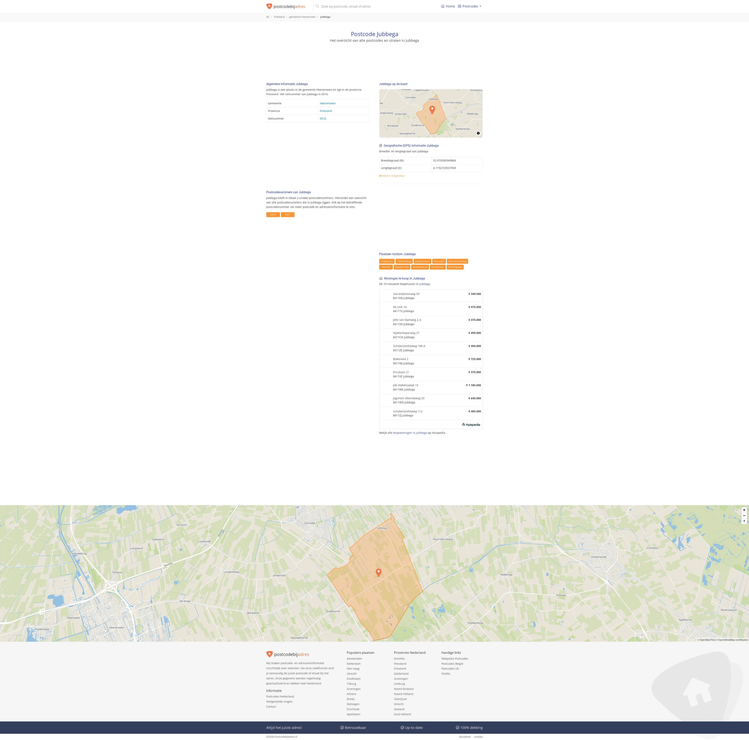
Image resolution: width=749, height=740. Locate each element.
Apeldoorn (353, 714)
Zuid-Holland (402, 714)
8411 (287, 214)
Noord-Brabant (404, 689)
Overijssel (400, 699)
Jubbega (424, 284)
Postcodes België (452, 663)
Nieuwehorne (420, 267)
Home (450, 6)
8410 (273, 214)
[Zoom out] (744, 515)
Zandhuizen (437, 267)
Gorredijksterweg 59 (406, 294)
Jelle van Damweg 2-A (407, 320)
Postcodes (470, 6)
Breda (351, 699)
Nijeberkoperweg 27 (406, 333)
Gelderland (401, 673)
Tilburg (351, 684)
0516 (323, 118)
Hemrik (386, 267)
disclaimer (465, 736)
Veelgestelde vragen (279, 701)
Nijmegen (353, 704)
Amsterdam (354, 658)
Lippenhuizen (422, 261)
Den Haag (353, 668)
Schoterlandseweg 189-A (409, 346)
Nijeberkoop (402, 267)
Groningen (354, 689)
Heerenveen (328, 103)
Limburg (399, 684)
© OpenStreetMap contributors (732, 639)
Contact (271, 706)
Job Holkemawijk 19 (405, 385)
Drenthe (399, 658)
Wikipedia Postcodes (454, 658)
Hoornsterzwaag (457, 261)
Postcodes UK (450, 668)
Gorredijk (439, 261)
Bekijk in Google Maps (393, 175)
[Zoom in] (744, 510)
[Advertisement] (374, 60)
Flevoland (400, 663)
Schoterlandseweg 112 (407, 411)
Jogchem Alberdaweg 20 (408, 398)
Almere (351, 694)
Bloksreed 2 (400, 359)
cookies (478, 736)
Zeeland (399, 709)
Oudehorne (387, 261)
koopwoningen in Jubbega (410, 433)
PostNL (445, 673)
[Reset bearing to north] (744, 521)
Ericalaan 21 (401, 372)
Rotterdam (354, 663)
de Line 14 (399, 307)
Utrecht (352, 673)
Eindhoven (354, 679)
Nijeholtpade (455, 267)
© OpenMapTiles (706, 639)
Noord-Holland (403, 694)
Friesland (326, 111)
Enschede (353, 709)
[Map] (374, 573)
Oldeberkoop (404, 261)
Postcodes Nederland (280, 696)
